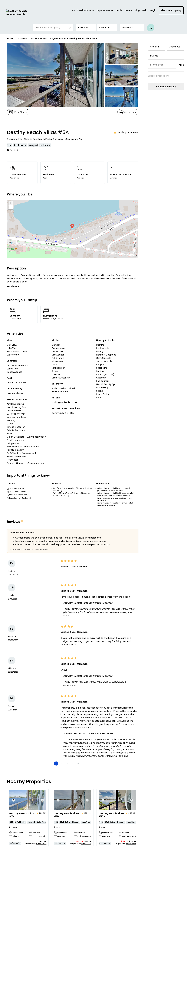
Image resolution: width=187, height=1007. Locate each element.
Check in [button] (83, 27)
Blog (137, 10)
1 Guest (154, 55)
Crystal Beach (58, 38)
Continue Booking (166, 86)
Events (128, 10)
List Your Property (171, 10)
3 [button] (67, 763)
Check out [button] (104, 27)
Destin (43, 38)
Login (153, 10)
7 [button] (89, 763)
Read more (13, 286)
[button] (150, 27)
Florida (10, 38)
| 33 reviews (131, 132)
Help (144, 10)
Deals (119, 10)
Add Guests (128, 27)
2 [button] (61, 763)
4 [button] (72, 763)
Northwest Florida (27, 38)
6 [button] (83, 763)
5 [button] (78, 763)
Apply (181, 65)
